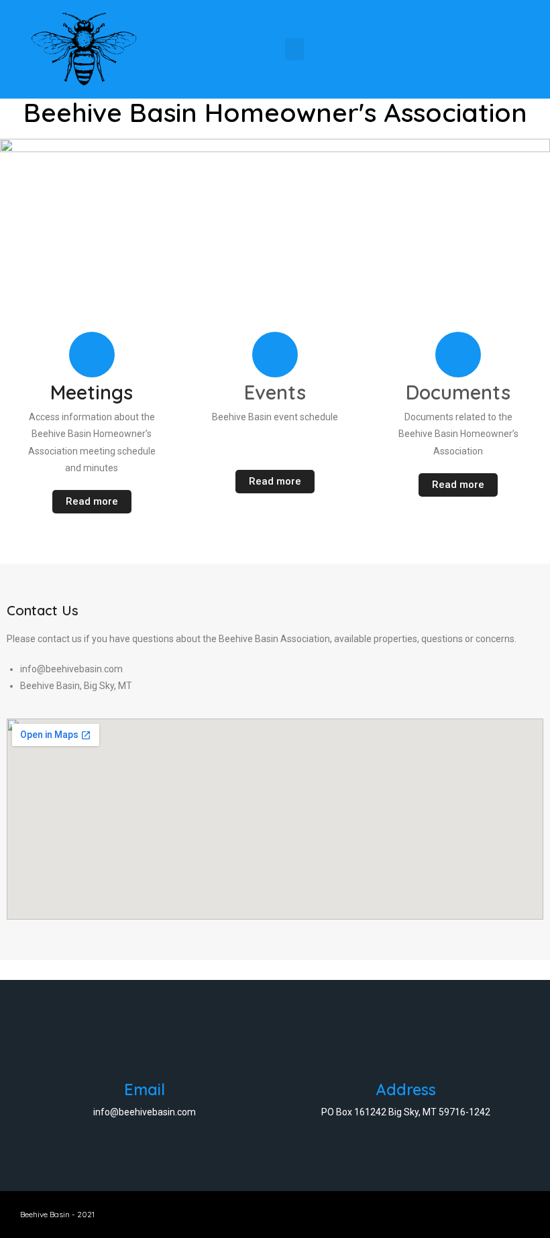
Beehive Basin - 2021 (57, 1214)
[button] (294, 49)
